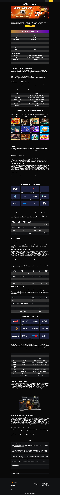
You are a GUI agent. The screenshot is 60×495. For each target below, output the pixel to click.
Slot (44, 116)
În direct (25, 116)
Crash (34, 116)
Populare (15, 116)
